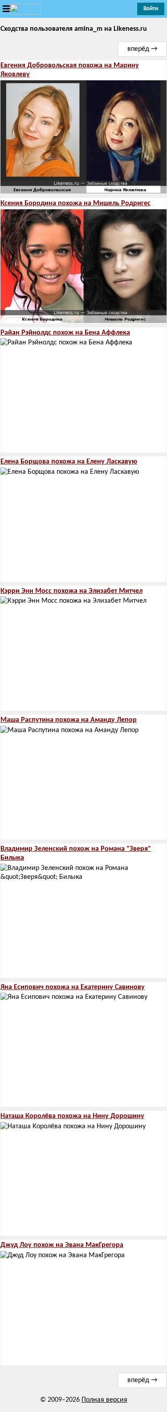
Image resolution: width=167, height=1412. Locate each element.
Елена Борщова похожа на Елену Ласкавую (68, 461)
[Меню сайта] (20, 9)
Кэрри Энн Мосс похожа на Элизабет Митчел (71, 591)
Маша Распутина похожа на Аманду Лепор (68, 720)
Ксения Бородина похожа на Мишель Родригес (75, 203)
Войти (150, 9)
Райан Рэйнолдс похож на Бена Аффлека (65, 332)
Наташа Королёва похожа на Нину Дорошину (72, 1116)
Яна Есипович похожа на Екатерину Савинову (72, 987)
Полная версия (104, 1400)
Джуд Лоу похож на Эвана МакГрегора (61, 1245)
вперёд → (142, 49)
